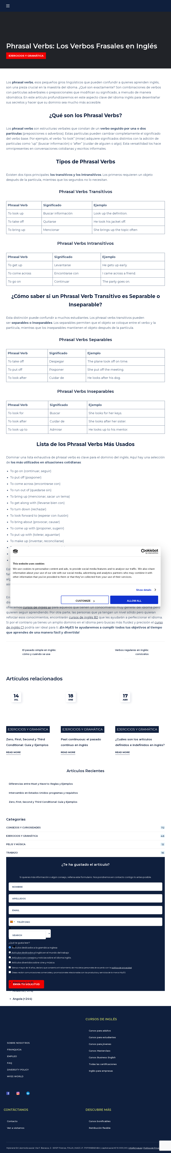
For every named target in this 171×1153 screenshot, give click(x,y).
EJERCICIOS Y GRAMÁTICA (26, 55)
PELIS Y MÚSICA (85, 844)
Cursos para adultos (100, 1030)
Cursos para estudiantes (102, 1037)
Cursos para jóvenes (100, 1044)
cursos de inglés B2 (83, 617)
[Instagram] (18, 1093)
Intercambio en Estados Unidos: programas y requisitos (43, 792)
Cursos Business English (102, 1057)
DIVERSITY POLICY (18, 1069)
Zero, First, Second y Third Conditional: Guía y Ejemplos (43, 801)
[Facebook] (8, 1093)
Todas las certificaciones (103, 1064)
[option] (87, 965)
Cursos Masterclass (99, 1050)
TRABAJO (85, 852)
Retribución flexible (100, 1128)
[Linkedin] (28, 1093)
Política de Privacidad (153, 1148)
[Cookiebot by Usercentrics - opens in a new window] (143, 551)
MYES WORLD (15, 1076)
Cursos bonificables (100, 1121)
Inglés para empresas (101, 1070)
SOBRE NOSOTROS (18, 1043)
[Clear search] (14, 947)
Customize (83, 600)
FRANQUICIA (14, 1049)
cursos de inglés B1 (37, 607)
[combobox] (27, 935)
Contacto (12, 1121)
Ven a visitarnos (15, 1128)
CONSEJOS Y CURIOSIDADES (85, 827)
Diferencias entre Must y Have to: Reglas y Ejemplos (41, 783)
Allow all (134, 600)
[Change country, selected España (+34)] (12, 922)
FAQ (9, 1063)
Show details (143, 589)
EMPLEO (12, 1056)
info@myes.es (135, 1148)
